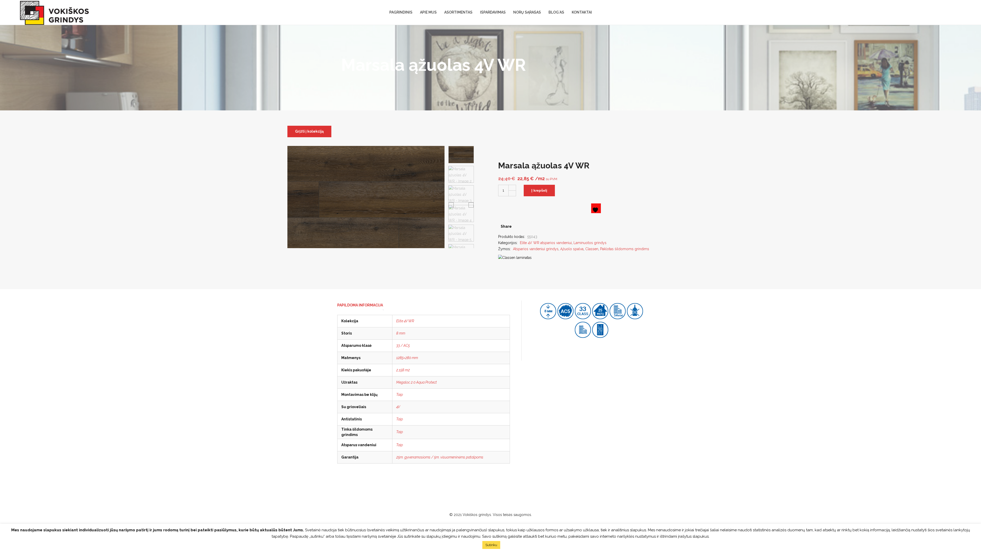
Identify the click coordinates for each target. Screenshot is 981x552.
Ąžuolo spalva (571, 249)
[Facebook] (517, 226)
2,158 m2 (403, 370)
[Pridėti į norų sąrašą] (596, 208)
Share (506, 226)
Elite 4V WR (405, 321)
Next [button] (471, 204)
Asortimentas (458, 12)
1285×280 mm (407, 358)
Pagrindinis (400, 12)
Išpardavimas (493, 12)
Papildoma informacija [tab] (360, 305)
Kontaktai (582, 12)
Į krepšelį (539, 190)
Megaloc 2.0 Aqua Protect (416, 382)
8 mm (400, 333)
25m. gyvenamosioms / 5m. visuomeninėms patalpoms (439, 457)
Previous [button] (451, 204)
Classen (591, 249)
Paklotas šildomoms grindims (624, 249)
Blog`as (556, 12)
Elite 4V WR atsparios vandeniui (546, 243)
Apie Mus (428, 12)
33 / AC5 (403, 345)
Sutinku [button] (491, 545)
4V (398, 407)
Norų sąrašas (527, 12)
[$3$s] (525, 226)
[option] (461, 154)
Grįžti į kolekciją (309, 131)
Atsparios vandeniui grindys (535, 249)
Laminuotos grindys (590, 243)
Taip (399, 395)
